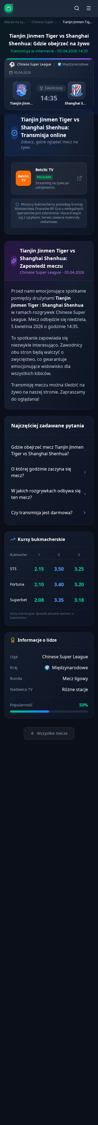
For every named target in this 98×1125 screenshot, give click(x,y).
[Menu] (89, 8)
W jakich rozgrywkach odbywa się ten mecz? (46, 494)
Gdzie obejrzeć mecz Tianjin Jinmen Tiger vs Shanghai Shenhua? (47, 450)
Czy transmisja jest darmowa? (41, 513)
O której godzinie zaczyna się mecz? (41, 472)
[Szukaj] (77, 8)
